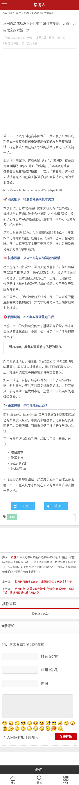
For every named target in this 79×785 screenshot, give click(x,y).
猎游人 (39, 5)
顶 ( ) (25, 505)
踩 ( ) (58, 505)
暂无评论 (13, 43)
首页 (18, 13)
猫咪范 (38, 769)
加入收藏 (31, 43)
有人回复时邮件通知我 (20, 737)
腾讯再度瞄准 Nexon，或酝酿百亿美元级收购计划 (43, 581)
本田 (12, 516)
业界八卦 (37, 13)
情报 (26, 13)
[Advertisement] (39, 91)
